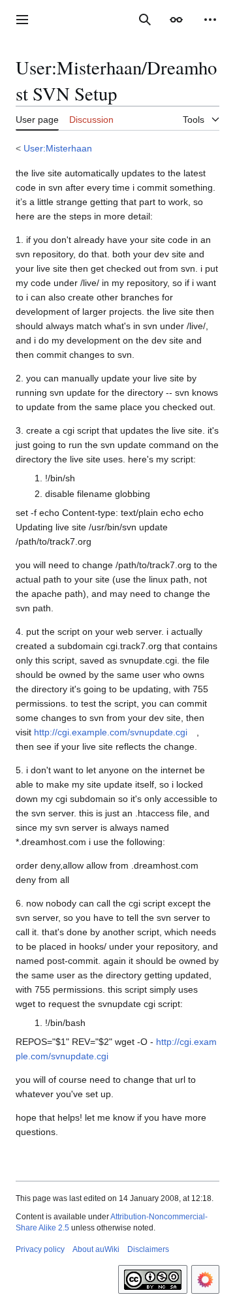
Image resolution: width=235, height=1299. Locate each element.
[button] (22, 19)
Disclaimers (148, 1249)
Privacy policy (40, 1249)
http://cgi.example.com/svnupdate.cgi (110, 732)
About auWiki (95, 1249)
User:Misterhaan (58, 148)
